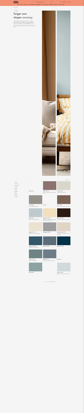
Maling (22, 4)
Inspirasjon (55, 4)
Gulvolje (15, 189)
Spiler (42, 4)
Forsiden (15, 7)
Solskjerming (51, 4)
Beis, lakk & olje (16, 185)
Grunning (15, 186)
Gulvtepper (46, 4)
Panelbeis (15, 194)
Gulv (27, 4)
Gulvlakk (15, 188)
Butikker (63, 4)
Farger (19, 4)
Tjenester (59, 4)
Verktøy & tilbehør (32, 4)
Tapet (25, 4)
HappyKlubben (38, 4)
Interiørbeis (16, 191)
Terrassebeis (16, 196)
